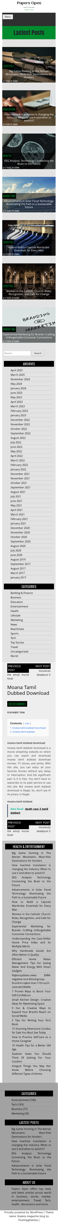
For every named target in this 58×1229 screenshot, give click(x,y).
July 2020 (16, 550)
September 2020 (21, 541)
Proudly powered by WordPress (23, 1212)
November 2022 (20, 424)
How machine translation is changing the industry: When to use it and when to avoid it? (29, 117)
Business (16, 597)
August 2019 (18, 559)
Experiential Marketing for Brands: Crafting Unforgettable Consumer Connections (29, 336)
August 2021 (18, 492)
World (14, 656)
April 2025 (17, 370)
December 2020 (20, 528)
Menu (8, 16)
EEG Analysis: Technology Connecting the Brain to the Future (29, 162)
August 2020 (18, 546)
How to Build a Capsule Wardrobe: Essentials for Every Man (29, 249)
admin (15, 81)
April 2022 (17, 456)
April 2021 (17, 510)
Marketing (9, 196)
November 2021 (20, 478)
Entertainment (19, 606)
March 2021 (18, 514)
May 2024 (16, 384)
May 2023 (16, 397)
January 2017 (18, 577)
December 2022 (20, 420)
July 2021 (16, 496)
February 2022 (19, 465)
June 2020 (16, 555)
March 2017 (18, 573)
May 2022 (16, 451)
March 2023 (18, 406)
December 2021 (20, 474)
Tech (13, 638)
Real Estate (17, 629)
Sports (15, 633)
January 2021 (18, 523)
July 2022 (16, 442)
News (14, 624)
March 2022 (18, 460)
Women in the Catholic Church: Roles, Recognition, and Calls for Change (29, 292)
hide (27, 723)
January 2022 (18, 469)
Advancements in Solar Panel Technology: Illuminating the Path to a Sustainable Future (29, 204)
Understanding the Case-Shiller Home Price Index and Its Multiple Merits (31, 942)
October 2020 (19, 537)
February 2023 (19, 411)
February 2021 (19, 519)
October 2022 (19, 429)
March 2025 (18, 375)
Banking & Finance (22, 593)
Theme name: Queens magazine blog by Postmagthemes (31, 1216)
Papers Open (29, 3)
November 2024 (20, 379)
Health (7, 156)
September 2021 (21, 487)
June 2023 (16, 393)
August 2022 (18, 438)
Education (9, 109)
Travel (14, 647)
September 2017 (21, 564)
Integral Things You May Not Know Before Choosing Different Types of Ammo (31, 1069)
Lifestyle (8, 66)
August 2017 (18, 568)
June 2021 (16, 501)
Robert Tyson (18, 712)
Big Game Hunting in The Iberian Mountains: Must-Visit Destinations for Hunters (29, 74)
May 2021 (16, 505)
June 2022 (16, 447)
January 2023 (18, 415)
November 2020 (20, 532)
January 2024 (18, 388)
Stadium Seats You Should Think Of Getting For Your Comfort (31, 1057)
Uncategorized (19, 651)
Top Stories (17, 642)
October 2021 (19, 483)
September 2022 (21, 433)
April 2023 (17, 402)
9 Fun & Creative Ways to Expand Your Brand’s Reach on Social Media (31, 1012)
